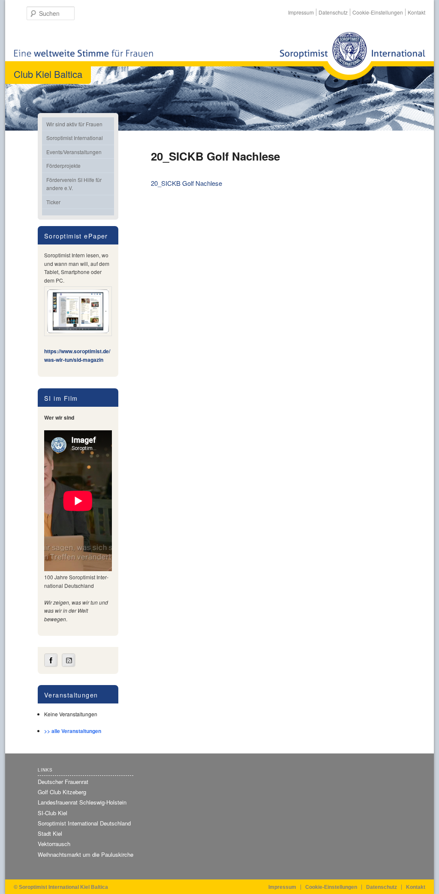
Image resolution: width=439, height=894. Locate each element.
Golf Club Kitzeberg (62, 792)
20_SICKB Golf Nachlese (186, 183)
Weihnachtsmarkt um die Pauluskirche (85, 854)
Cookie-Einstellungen (377, 12)
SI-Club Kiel (52, 813)
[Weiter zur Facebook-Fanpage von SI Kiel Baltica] (51, 665)
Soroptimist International (74, 137)
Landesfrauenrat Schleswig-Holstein (82, 802)
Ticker (53, 202)
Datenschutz (333, 12)
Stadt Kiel (50, 833)
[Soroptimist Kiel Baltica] (352, 56)
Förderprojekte (63, 165)
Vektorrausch (54, 844)
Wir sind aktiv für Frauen (74, 124)
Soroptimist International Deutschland (84, 823)
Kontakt (416, 12)
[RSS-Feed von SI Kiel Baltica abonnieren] (68, 665)
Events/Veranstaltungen (74, 151)
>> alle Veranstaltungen (72, 731)
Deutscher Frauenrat (63, 782)
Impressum (301, 12)
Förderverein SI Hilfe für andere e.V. (74, 184)
